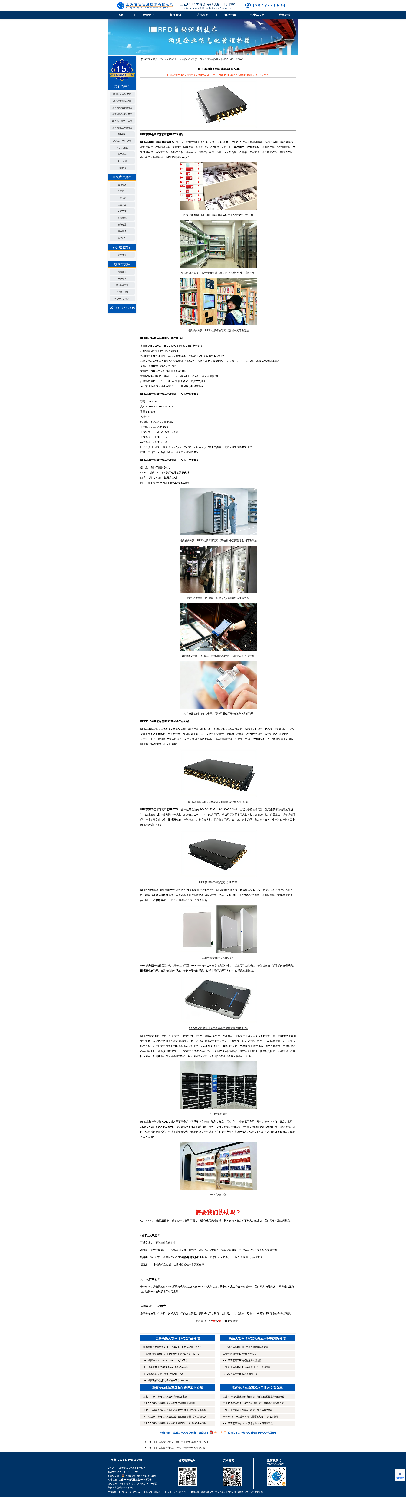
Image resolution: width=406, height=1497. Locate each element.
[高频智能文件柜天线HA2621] (218, 929)
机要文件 (240, 739)
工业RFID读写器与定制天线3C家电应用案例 (165, 1396)
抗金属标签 (220, 1492)
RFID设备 (167, 1492)
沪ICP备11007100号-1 (128, 1471)
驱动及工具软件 (122, 298)
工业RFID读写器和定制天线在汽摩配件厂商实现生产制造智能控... (175, 1410)
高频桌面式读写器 (122, 141)
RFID (143, 744)
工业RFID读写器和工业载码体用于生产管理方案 (246, 1367)
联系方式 (284, 15)
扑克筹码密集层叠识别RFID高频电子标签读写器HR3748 (171, 1354)
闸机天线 (232, 1492)
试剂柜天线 (243, 1492)
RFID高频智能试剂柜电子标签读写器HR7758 (165, 1380)
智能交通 (122, 224)
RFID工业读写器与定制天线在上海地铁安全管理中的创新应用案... (175, 1416)
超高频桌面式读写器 (122, 127)
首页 (121, 15)
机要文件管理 (206, 152)
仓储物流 (122, 218)
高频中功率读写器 (122, 101)
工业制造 (122, 204)
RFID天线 (122, 161)
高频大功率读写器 (122, 94)
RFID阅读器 (193, 1492)
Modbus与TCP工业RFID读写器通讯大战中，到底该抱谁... (251, 1416)
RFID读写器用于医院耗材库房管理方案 (242, 1360)
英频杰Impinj (135, 1492)
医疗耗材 (231, 1121)
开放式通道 (122, 147)
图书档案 (122, 184)
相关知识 (122, 272)
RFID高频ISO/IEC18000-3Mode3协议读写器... (166, 1360)
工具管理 (122, 198)
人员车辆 (122, 211)
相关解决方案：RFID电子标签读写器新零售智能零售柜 (218, 598)
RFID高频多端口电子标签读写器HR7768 (163, 1373)
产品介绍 (203, 15)
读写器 (259, 809)
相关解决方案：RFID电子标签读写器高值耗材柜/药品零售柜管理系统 (218, 540)
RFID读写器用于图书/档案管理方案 (240, 1373)
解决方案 (230, 15)
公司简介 (148, 15)
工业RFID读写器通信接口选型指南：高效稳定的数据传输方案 (253, 1403)
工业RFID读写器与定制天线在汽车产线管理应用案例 (169, 1403)
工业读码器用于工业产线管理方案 (239, 1354)
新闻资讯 (175, 15)
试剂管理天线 (207, 1492)
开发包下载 (122, 292)
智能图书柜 (268, 147)
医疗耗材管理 (221, 819)
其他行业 (122, 238)
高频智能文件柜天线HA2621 (218, 958)
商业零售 (122, 231)
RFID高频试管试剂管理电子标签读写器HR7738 (181, 1442)
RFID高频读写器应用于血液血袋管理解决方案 (245, 1347)
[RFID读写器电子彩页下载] (218, 1432)
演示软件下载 (122, 285)
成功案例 (122, 255)
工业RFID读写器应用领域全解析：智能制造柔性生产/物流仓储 (253, 1396)
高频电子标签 (191, 895)
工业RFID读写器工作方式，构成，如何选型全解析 (248, 1410)
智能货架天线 (256, 1492)
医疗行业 (122, 191)
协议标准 (122, 278)
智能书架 (254, 895)
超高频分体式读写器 (122, 114)
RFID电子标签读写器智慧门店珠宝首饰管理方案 (227, 656)
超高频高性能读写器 (122, 107)
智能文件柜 (261, 814)
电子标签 (122, 154)
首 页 (163, 59)
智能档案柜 (283, 147)
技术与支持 (257, 15)
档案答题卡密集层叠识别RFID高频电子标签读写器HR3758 (172, 1347)
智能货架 (156, 1121)
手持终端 (122, 134)
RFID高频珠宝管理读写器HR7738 (218, 882)
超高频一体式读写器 (122, 121)
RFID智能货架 (218, 1194)
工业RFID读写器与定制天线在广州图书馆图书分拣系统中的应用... (175, 1423)
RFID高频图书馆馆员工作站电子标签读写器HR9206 (218, 1028)
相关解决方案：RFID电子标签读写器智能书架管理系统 (218, 330)
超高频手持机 (180, 1492)
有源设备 (122, 167)
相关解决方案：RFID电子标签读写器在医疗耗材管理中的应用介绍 (218, 272)
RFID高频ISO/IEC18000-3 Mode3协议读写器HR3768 (218, 802)
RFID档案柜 (160, 739)
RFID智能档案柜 (218, 1114)
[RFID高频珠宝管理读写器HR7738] (218, 853)
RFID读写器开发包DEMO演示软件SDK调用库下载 (248, 1423)
